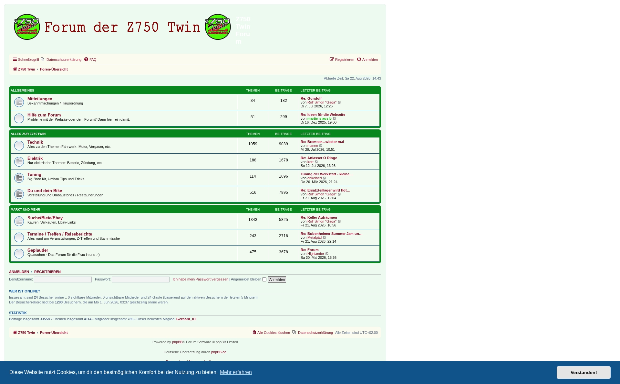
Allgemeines (22, 90)
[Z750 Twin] (123, 25)
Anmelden (19, 272)
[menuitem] (61, 59)
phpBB (177, 342)
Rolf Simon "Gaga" (321, 102)
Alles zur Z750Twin (28, 134)
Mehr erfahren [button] (236, 372)
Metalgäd (314, 237)
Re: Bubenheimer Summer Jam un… (332, 234)
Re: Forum (310, 250)
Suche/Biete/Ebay (45, 217)
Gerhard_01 (186, 319)
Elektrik (35, 158)
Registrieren (47, 272)
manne (312, 146)
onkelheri (314, 178)
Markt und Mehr (25, 209)
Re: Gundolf (311, 98)
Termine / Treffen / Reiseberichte (59, 234)
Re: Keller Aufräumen (319, 217)
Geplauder (37, 250)
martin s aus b (319, 118)
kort (310, 162)
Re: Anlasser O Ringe (319, 158)
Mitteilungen (39, 98)
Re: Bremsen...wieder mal (322, 142)
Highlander (315, 254)
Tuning (34, 174)
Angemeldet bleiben (246, 279)
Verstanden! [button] (584, 372)
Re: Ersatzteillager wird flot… (325, 190)
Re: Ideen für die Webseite (323, 114)
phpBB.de (218, 352)
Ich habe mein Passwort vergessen (200, 279)
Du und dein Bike (44, 190)
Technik (35, 142)
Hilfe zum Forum (44, 115)
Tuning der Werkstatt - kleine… (327, 174)
